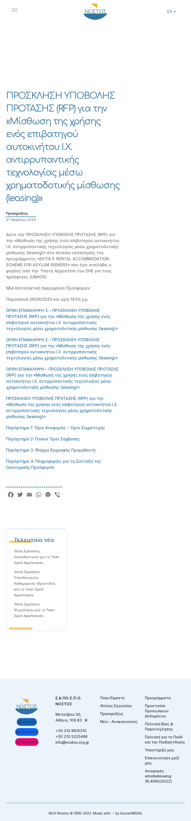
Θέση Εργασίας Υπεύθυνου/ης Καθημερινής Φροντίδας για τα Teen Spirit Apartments (35, 583)
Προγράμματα (158, 698)
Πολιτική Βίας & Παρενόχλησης (159, 726)
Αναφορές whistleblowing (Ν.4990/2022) (158, 776)
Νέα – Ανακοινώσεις (119, 721)
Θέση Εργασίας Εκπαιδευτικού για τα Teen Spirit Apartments (36, 557)
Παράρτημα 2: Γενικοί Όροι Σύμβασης (43, 439)
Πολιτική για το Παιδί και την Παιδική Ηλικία (165, 739)
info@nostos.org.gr (72, 742)
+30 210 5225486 (71, 736)
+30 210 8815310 (70, 730)
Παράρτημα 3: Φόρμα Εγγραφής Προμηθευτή (51, 450)
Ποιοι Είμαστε (112, 698)
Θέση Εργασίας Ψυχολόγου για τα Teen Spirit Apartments (34, 610)
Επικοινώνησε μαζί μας (162, 760)
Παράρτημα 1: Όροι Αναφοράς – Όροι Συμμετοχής (55, 428)
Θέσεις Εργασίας (116, 705)
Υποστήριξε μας (159, 750)
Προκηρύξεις (17, 213)
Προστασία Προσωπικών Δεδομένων (157, 710)
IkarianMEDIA (131, 813)
